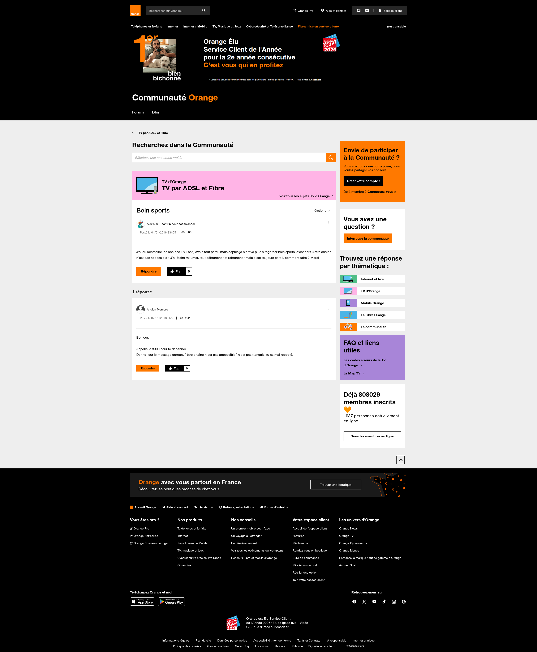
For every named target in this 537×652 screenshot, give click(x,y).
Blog (156, 112)
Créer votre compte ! (363, 181)
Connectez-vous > (382, 191)
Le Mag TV (352, 373)
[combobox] (229, 157)
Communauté (175, 97)
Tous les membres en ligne (372, 436)
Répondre (148, 271)
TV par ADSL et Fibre (153, 133)
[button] (328, 222)
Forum (138, 112)
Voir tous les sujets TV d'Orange (304, 196)
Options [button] (320, 210)
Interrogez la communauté (368, 238)
